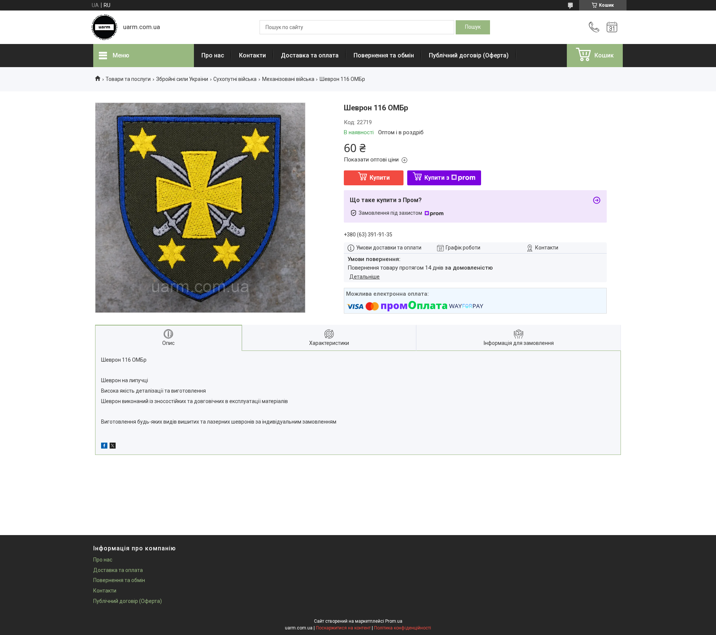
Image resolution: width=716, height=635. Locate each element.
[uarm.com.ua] (104, 27)
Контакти (252, 55)
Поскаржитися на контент (343, 628)
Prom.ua (393, 621)
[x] (113, 447)
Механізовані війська (288, 79)
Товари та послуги (128, 79)
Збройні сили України (182, 79)
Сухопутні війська (235, 79)
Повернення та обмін (384, 55)
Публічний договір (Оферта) (469, 55)
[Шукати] (473, 27)
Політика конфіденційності (402, 628)
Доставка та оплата (310, 55)
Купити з (436, 177)
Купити (380, 177)
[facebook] (104, 447)
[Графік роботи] (612, 27)
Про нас (212, 55)
